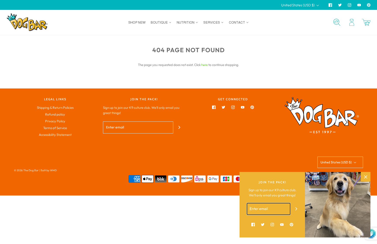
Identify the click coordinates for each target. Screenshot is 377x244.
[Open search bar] (337, 22)
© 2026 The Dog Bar (26, 170)
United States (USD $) (298, 5)
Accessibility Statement (55, 135)
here (204, 65)
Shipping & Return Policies (55, 108)
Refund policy (55, 114)
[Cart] (366, 22)
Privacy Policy (55, 121)
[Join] (179, 127)
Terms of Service (55, 128)
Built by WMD (49, 170)
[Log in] (351, 22)
